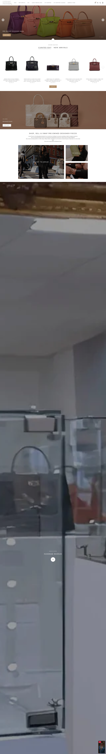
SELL (28, 2)
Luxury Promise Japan (37, 2)
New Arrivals (22, 2)
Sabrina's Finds (71, 2)
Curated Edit (45, 48)
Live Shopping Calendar (59, 2)
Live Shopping (47, 2)
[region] (53, 20)
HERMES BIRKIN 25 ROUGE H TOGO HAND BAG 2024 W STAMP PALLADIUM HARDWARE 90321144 (94, 80)
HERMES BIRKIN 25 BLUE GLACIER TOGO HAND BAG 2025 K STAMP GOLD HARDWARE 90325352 (74, 80)
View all (53, 86)
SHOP (15, 2)
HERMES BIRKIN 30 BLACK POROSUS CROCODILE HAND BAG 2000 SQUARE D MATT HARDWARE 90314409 (11, 80)
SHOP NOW (6, 125)
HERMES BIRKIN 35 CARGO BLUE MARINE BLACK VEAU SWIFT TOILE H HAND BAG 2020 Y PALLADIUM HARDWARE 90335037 (32, 80)
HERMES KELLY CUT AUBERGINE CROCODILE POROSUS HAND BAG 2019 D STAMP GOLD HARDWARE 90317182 (53, 80)
